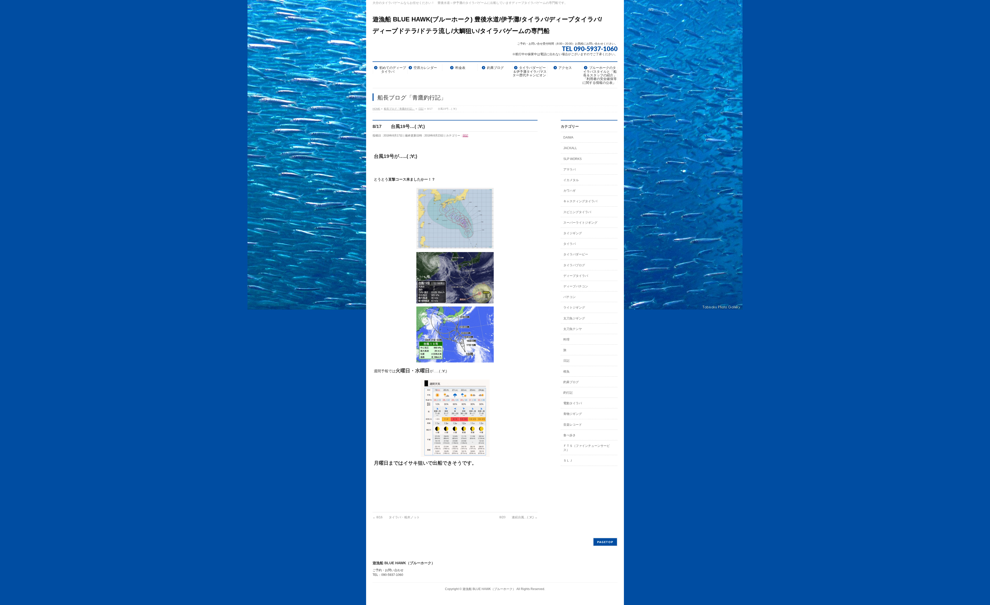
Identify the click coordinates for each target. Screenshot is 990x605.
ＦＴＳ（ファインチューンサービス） (586, 448)
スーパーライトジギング (580, 222)
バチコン (569, 297)
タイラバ (569, 244)
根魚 (566, 371)
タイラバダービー (575, 254)
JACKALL (570, 148)
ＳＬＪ (568, 460)
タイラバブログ (574, 265)
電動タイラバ (572, 403)
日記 (465, 135)
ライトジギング (574, 307)
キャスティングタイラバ (580, 201)
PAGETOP (605, 542)
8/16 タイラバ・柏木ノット (396, 517)
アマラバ (569, 169)
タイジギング (572, 233)
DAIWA (568, 137)
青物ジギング (572, 414)
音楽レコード (572, 424)
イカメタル (571, 180)
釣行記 (568, 392)
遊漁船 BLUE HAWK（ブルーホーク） (489, 589)
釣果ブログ (571, 382)
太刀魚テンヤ (572, 329)
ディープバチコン (575, 286)
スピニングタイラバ (577, 212)
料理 (566, 339)
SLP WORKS (572, 159)
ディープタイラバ (575, 276)
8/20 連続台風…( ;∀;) (518, 517)
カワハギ (569, 190)
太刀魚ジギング (574, 318)
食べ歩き (569, 435)
